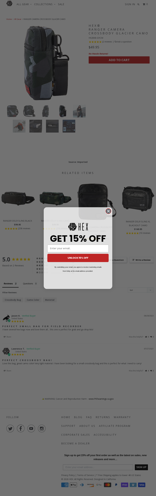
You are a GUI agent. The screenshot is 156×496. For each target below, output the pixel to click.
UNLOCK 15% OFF (78, 258)
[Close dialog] (108, 211)
